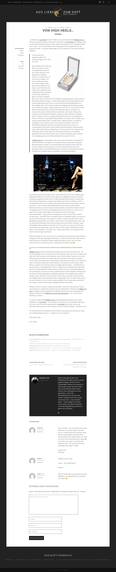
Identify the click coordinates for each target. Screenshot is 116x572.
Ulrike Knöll (65, 27)
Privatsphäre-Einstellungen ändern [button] (40, 559)
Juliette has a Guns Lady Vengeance (57, 293)
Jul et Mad (42, 40)
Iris (23, 64)
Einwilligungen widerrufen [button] (99, 559)
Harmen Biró (33, 343)
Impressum (10, 559)
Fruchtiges (21, 55)
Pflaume (21, 68)
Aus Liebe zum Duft (52, 2)
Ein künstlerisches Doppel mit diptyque (55, 343)
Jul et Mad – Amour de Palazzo (40, 364)
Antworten (40, 431)
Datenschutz (20, 559)
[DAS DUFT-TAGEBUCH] (58, 16)
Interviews (17, 2)
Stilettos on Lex (79, 40)
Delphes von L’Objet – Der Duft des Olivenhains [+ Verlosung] (58, 348)
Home (10, 2)
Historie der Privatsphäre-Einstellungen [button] (71, 559)
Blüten (22, 50)
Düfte (22, 53)
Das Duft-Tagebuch (58, 555)
